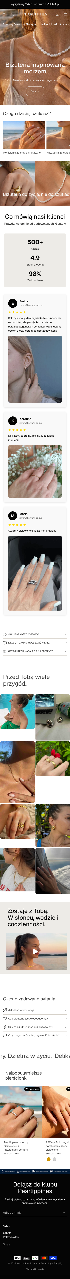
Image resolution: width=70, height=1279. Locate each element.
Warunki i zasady (35, 1269)
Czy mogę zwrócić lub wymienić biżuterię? (34, 1035)
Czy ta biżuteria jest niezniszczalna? (30, 1027)
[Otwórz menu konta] (57, 14)
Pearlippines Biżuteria (28, 1263)
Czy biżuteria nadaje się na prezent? (30, 651)
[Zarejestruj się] (64, 1213)
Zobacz (35, 91)
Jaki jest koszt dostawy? (23, 634)
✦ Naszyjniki (30, 24)
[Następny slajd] (63, 138)
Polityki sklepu (11, 1237)
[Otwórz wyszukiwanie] (12, 14)
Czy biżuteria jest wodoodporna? (28, 1018)
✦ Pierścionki (49, 24)
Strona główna (11, 24)
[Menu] (4, 14)
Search (7, 1232)
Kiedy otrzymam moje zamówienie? (29, 642)
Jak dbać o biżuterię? (21, 1010)
